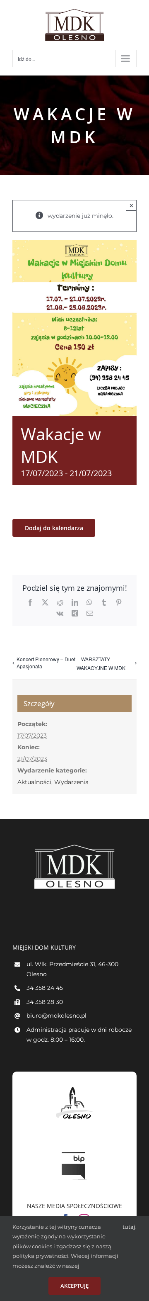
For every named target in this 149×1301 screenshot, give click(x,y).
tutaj (129, 1226)
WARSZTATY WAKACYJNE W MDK (101, 663)
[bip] (74, 1150)
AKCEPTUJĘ (74, 1285)
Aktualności (34, 782)
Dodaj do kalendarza (54, 527)
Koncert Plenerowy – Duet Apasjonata (46, 662)
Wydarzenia (71, 782)
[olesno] (74, 1087)
